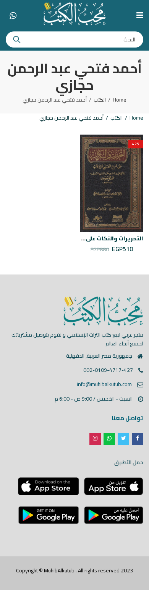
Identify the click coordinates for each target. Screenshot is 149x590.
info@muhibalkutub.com (104, 384)
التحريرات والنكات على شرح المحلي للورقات (88, 238)
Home (119, 99)
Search (17, 39)
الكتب (100, 99)
